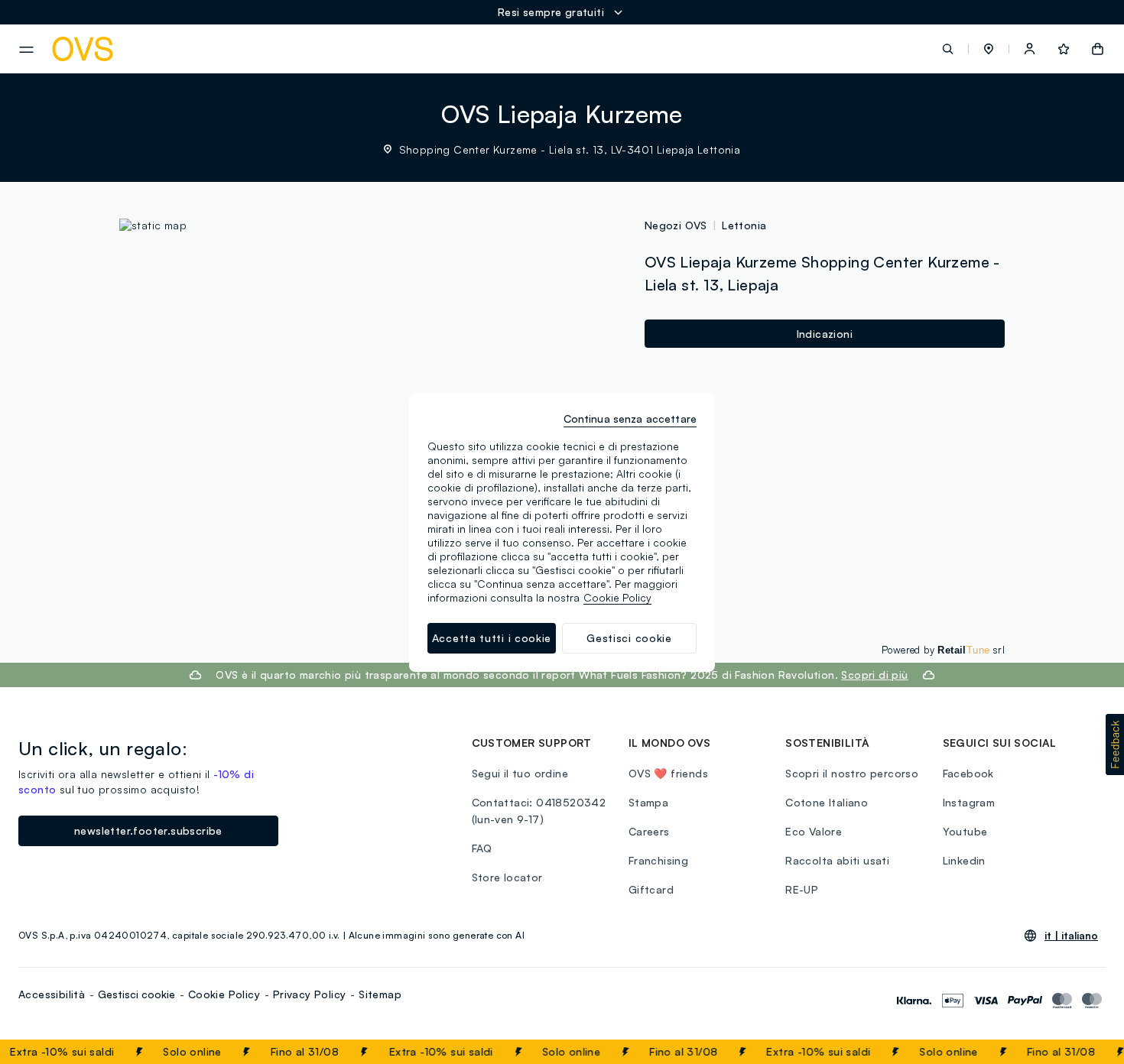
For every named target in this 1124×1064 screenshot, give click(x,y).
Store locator (507, 877)
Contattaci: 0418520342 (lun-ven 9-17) (539, 811)
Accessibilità (51, 994)
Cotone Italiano (826, 802)
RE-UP (801, 889)
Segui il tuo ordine (520, 773)
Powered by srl (943, 650)
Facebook (968, 773)
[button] (988, 49)
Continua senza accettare (630, 418)
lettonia (744, 225)
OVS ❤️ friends (668, 773)
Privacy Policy (309, 994)
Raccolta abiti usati (837, 860)
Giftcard (651, 889)
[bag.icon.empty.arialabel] (1098, 49)
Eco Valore (813, 831)
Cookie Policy (224, 994)
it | (1071, 935)
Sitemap (380, 994)
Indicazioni (825, 333)
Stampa (648, 802)
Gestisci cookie (136, 994)
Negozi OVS (676, 225)
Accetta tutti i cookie (491, 637)
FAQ (482, 848)
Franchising (658, 860)
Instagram (969, 802)
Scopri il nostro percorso (851, 773)
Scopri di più (874, 674)
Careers (649, 831)
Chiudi (1083, 1052)
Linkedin (964, 860)
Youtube (965, 831)
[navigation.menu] (26, 49)
